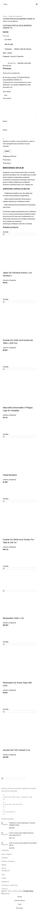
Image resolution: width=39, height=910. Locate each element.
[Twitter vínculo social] (17, 1)
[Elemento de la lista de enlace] (19, 805)
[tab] (11, 63)
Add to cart (9, 44)
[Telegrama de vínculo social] (24, 1)
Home (5, 16)
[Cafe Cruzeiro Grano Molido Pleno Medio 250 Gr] (4, 845)
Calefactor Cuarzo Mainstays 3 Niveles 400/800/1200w (22, 824)
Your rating (7, 91)
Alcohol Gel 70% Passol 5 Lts (16, 750)
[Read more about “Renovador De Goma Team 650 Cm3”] (5, 701)
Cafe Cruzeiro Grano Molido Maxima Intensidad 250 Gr (21, 834)
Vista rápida (5, 295)
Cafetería (4, 858)
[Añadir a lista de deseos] (5, 286)
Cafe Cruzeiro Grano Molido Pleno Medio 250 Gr (23, 844)
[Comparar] (5, 269)
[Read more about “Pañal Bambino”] (5, 490)
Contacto (4, 889)
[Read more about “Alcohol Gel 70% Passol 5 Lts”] (5, 765)
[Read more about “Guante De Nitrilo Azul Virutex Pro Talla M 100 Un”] (5, 558)
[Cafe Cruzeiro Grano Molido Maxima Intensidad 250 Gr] (4, 835)
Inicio (3, 874)
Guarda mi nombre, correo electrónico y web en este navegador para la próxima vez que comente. (19, 143)
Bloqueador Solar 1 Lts (13, 618)
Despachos (5, 881)
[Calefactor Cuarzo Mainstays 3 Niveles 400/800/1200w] (4, 825)
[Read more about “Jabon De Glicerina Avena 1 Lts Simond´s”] (5, 291)
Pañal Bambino (10, 475)
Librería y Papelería (15, 16)
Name (5, 121)
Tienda (3, 878)
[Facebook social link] (15, 1)
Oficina (3, 868)
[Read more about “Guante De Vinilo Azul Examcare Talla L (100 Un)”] (5, 358)
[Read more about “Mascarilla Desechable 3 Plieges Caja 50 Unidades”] (5, 426)
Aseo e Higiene (6, 854)
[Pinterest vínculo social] (19, 1)
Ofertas (3, 865)
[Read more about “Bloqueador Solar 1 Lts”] (5, 633)
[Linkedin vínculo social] (22, 1)
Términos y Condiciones (9, 885)
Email (5, 130)
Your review (7, 98)
